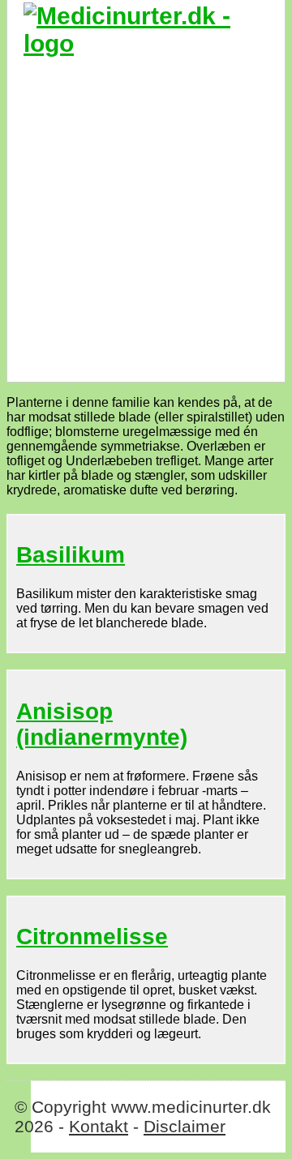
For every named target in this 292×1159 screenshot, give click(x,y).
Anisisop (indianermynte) (101, 724)
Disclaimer (184, 1126)
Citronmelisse (92, 936)
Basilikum (70, 554)
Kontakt (98, 1126)
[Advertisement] (146, 211)
